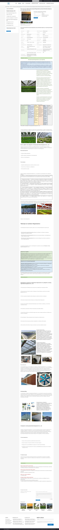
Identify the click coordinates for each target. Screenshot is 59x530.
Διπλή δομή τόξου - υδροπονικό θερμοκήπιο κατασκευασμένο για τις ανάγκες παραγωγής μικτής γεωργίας (18, 519)
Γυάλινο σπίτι (8, 14)
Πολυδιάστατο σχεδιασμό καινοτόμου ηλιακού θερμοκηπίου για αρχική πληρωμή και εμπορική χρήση (43, 510)
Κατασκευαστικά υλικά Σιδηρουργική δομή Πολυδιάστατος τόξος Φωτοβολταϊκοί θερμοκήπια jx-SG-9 (30, 510)
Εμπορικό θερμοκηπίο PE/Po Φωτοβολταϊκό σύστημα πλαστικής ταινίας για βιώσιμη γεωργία (23, 510)
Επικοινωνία (35, 17)
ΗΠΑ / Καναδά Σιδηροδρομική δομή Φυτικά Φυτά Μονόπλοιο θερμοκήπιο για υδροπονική (18, 524)
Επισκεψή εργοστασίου (35, 3)
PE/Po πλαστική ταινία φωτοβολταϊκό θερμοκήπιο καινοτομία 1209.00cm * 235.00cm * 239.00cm (36, 510)
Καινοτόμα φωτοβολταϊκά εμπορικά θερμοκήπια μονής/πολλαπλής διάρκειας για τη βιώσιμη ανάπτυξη (26, 25)
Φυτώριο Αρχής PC (9, 25)
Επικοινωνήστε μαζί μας (50, 3)
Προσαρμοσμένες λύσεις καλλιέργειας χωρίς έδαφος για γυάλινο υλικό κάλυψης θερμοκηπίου (30, 522)
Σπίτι (16, 3)
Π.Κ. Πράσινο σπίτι (9, 23)
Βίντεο (23, 3)
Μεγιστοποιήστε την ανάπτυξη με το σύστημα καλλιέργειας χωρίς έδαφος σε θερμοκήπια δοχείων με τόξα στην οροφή (30, 519)
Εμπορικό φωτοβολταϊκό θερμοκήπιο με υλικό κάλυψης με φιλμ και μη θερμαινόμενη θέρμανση (49, 510)
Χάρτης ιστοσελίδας (8, 523)
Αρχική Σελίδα (7, 6)
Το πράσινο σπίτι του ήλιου (10, 16)
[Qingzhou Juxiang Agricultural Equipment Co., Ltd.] (8, 3)
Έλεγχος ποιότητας (42, 3)
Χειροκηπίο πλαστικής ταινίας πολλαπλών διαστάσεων (10, 11)
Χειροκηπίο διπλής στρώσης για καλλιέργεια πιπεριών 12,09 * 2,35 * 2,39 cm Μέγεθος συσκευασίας (18, 522)
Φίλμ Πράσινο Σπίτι (15, 517)
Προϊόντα (19, 3)
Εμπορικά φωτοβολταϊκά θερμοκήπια (18, 6)
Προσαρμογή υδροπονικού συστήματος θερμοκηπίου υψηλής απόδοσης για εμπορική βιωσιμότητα (30, 524)
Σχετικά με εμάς (27, 3)
